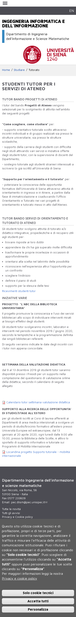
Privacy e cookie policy (19, 578)
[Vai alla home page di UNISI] (48, 61)
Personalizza (38, 609)
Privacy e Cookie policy (17, 517)
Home (6, 70)
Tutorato (34, 70)
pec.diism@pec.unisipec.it (28, 502)
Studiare (19, 70)
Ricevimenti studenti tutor (19, 291)
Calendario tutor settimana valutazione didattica (38, 402)
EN (71, 10)
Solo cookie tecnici (38, 593)
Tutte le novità (11, 509)
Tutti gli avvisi (11, 513)
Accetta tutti (38, 601)
